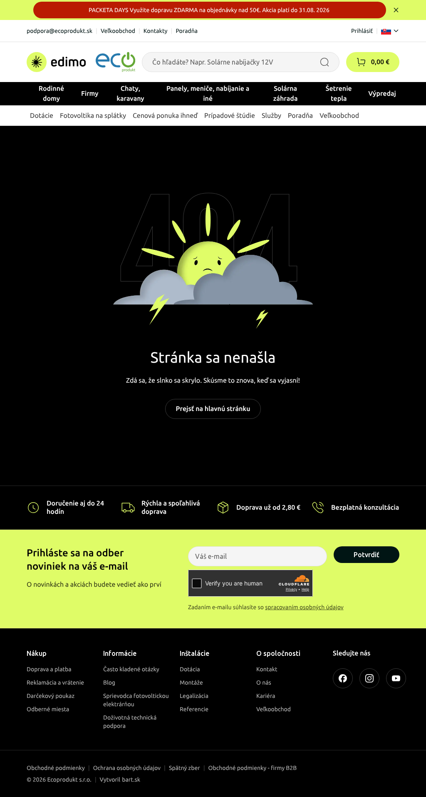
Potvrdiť (366, 554)
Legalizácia (194, 695)
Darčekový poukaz (50, 695)
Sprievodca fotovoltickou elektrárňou (136, 699)
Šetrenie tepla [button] (339, 93)
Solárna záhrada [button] (285, 93)
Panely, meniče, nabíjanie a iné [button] (207, 93)
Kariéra (265, 695)
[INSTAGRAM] (369, 678)
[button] (361, 62)
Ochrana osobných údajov (127, 768)
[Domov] (81, 62)
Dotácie (41, 116)
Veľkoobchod (118, 30)
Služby (271, 116)
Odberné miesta (48, 709)
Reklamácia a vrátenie (55, 682)
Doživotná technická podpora (129, 721)
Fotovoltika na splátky (93, 116)
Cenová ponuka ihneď (165, 116)
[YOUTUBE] (396, 678)
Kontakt (266, 669)
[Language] (390, 31)
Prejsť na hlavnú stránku (213, 409)
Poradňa (187, 30)
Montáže (191, 682)
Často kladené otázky (131, 669)
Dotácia (190, 669)
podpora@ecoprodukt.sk (59, 30)
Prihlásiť (362, 30)
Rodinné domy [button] (51, 93)
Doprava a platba (49, 669)
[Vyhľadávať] (324, 62)
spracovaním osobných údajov (304, 607)
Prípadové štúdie (229, 116)
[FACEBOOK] (343, 678)
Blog (109, 682)
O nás (263, 682)
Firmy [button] (90, 93)
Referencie (194, 709)
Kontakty (156, 30)
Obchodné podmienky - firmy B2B (252, 768)
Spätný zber (184, 768)
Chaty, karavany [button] (130, 93)
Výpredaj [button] (382, 93)
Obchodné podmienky (56, 768)
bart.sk (131, 779)
